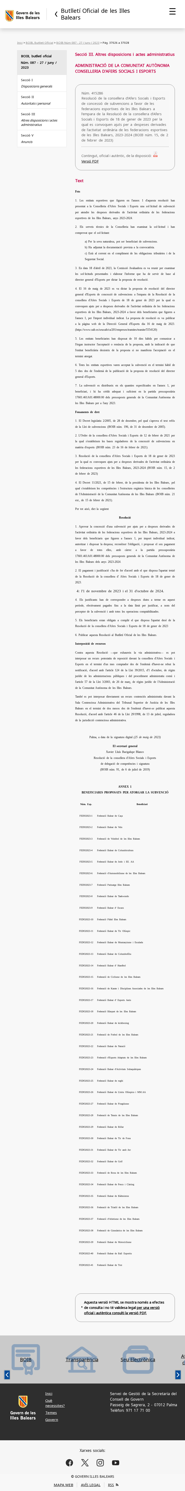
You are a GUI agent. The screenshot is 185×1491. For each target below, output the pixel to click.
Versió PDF (90, 161)
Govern (51, 1419)
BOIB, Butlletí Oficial (39, 42)
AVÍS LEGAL (90, 1484)
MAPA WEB (63, 1484)
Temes (51, 1412)
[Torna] (56, 14)
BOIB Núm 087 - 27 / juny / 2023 (77, 42)
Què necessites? (55, 1403)
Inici (20, 42)
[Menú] (172, 11)
